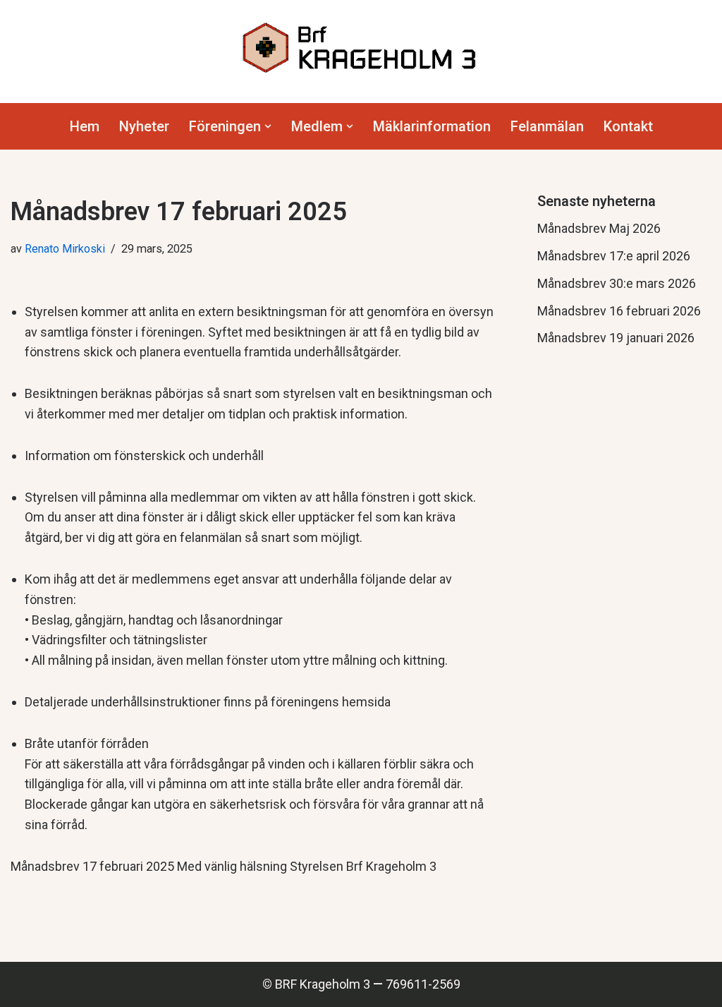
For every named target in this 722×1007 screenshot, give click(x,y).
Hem (84, 126)
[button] (267, 126)
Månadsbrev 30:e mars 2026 (616, 283)
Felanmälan (547, 126)
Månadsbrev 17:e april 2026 (613, 255)
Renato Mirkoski (65, 248)
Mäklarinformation (432, 126)
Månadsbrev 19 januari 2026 (616, 337)
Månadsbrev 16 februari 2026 (619, 310)
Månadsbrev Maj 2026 (599, 228)
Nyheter (144, 126)
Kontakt (628, 126)
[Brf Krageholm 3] (361, 48)
